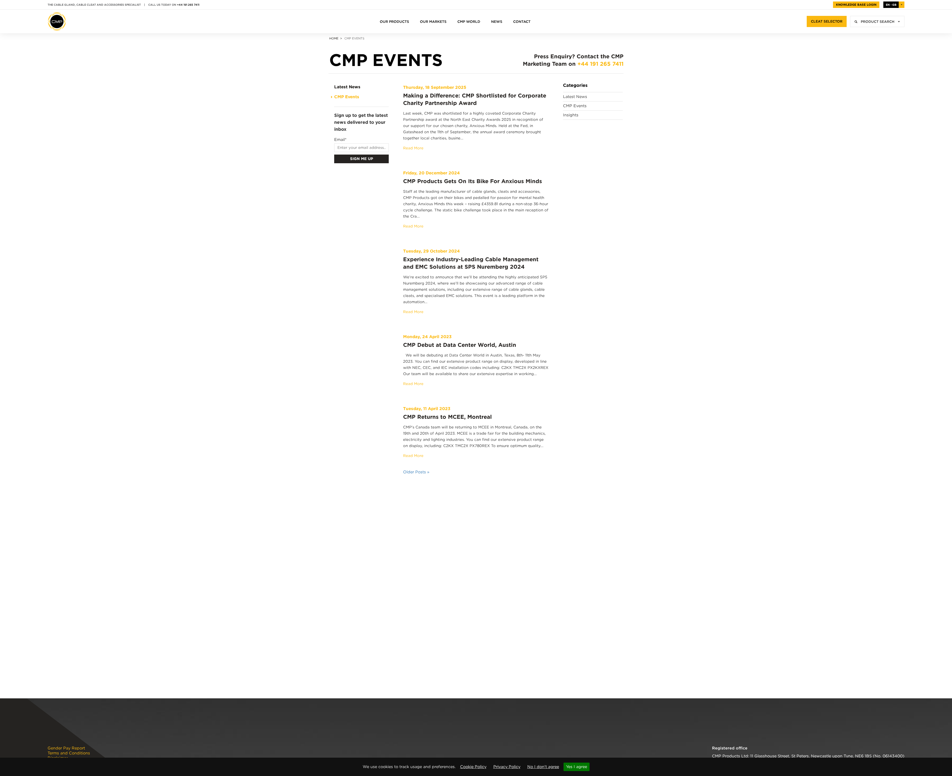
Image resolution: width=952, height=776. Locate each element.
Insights (570, 115)
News (496, 22)
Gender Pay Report (66, 748)
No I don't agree (543, 766)
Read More (413, 148)
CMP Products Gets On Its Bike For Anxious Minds (472, 181)
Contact (522, 22)
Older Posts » (416, 472)
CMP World (468, 22)
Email (340, 140)
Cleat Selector (826, 21)
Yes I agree (576, 766)
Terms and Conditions (69, 753)
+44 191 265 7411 (188, 4)
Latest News (347, 86)
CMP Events (346, 96)
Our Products (394, 22)
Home (333, 38)
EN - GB (891, 4)
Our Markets (433, 22)
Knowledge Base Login (856, 4)
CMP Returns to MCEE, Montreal (447, 417)
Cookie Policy (473, 766)
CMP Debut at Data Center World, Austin (459, 345)
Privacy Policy (506, 766)
